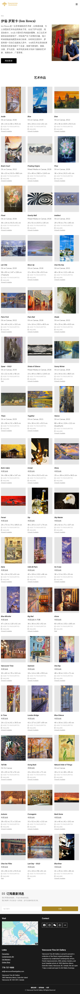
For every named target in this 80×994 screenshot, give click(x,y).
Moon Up (31, 265)
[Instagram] (49, 925)
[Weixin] (54, 925)
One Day (57, 666)
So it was (57, 567)
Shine (56, 468)
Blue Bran (58, 864)
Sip (29, 517)
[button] (76, 4)
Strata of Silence (34, 366)
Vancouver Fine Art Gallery (11, 975)
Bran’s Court (5, 166)
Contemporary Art (8, 957)
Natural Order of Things (63, 765)
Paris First (5, 317)
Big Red (30, 616)
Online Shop (6, 962)
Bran (56, 116)
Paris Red (31, 317)
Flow (56, 166)
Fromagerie (32, 814)
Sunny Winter (59, 366)
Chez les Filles (6, 864)
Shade (56, 317)
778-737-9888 (8, 967)
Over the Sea (59, 265)
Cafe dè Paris (33, 567)
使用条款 (41, 988)
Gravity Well (32, 215)
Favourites (5, 954)
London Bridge (33, 715)
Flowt (3, 215)
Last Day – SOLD (34, 864)
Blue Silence (59, 715)
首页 (47, 988)
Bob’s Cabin (5, 468)
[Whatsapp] (59, 925)
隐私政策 (33, 988)
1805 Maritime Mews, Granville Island (15, 977)
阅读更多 (9, 60)
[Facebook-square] (44, 925)
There (3, 416)
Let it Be (4, 265)
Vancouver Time (7, 666)
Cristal (30, 468)
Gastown (31, 666)
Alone (56, 616)
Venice (57, 416)
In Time (4, 715)
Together (31, 416)
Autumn (4, 814)
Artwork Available (6, 131)
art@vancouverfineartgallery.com (13, 971)
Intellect (57, 215)
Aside (3, 116)
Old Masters (6, 960)
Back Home (58, 814)
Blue (29, 116)
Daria (3, 567)
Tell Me (4, 765)
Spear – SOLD (6, 366)
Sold (2, 381)
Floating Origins (34, 166)
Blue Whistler (6, 616)
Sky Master (58, 517)
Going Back (32, 765)
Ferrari (3, 517)
